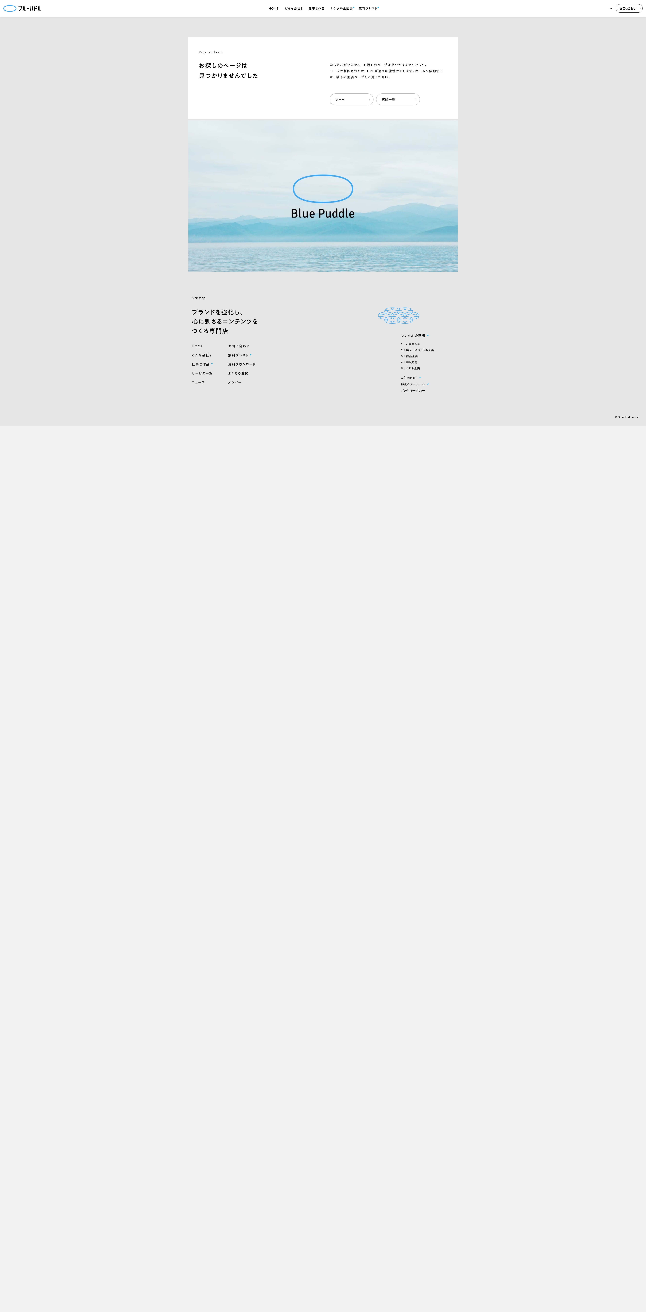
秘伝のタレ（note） (415, 384)
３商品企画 (409, 356)
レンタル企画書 (342, 8)
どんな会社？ (294, 8)
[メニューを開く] (610, 8)
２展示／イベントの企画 (417, 350)
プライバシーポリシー (413, 390)
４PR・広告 (409, 362)
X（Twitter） (411, 377)
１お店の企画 (410, 344)
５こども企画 (410, 368)
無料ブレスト (368, 8)
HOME (274, 8)
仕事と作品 (317, 8)
